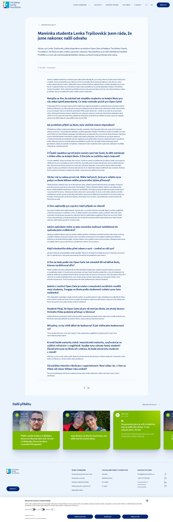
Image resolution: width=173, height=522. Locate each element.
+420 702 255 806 (144, 478)
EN (152, 5)
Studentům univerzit (78, 478)
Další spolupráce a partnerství (81, 486)
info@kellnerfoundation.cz (146, 474)
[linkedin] (88, 388)
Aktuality (98, 5)
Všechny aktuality (48, 25)
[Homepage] (12, 5)
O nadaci (137, 5)
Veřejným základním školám (80, 482)
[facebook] (84, 388)
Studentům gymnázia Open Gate (82, 474)
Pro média (126, 5)
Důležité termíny (112, 5)
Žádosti (163, 5)
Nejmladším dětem (77, 490)
